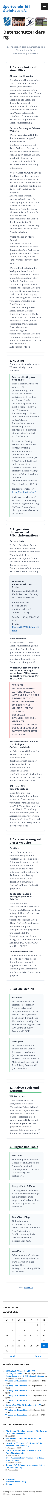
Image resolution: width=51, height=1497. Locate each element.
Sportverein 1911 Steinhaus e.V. (17, 8)
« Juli (13, 1356)
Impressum (10, 1479)
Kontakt (9, 1484)
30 (44, 1345)
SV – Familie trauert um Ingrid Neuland (23, 1438)
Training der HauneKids (16, 1381)
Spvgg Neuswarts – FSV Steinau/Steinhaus (24, 1376)
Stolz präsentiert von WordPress (18, 1492)
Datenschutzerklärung (15, 1482)
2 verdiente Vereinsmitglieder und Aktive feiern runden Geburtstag (24, 1444)
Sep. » (38, 1356)
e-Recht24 (28, 1287)
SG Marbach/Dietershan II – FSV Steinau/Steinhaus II (20, 1372)
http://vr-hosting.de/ (24, 492)
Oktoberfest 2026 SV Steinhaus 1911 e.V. (23, 1405)
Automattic (19, 1494)
